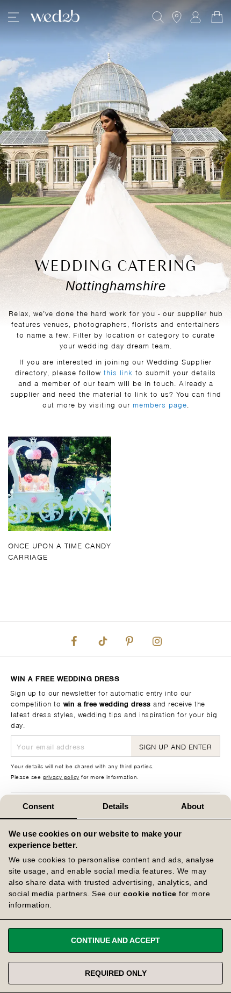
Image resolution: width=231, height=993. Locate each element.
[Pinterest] (129, 638)
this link (118, 371)
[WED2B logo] (55, 17)
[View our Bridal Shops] (176, 17)
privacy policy (61, 776)
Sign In (195, 17)
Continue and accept (115, 940)
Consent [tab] (39, 806)
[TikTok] (101, 638)
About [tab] (193, 806)
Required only (116, 973)
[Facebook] (74, 638)
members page (160, 404)
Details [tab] (116, 806)
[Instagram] (157, 638)
